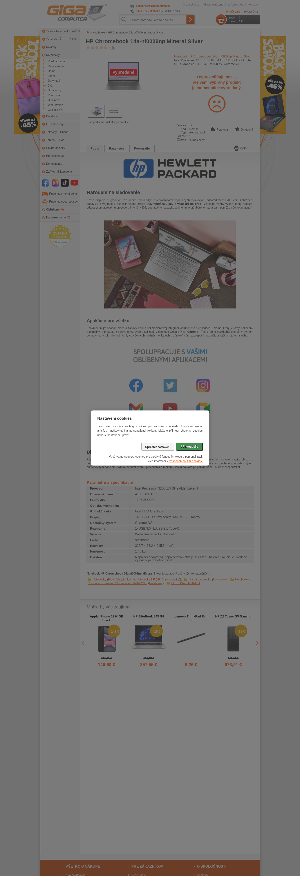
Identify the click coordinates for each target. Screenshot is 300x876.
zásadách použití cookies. (186, 461)
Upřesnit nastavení (157, 447)
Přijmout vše (189, 446)
